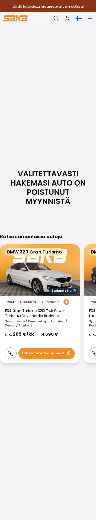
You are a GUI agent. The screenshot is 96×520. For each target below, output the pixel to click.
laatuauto (49, 6)
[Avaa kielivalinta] (79, 18)
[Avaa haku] (56, 18)
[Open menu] (90, 18)
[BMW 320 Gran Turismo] (40, 303)
